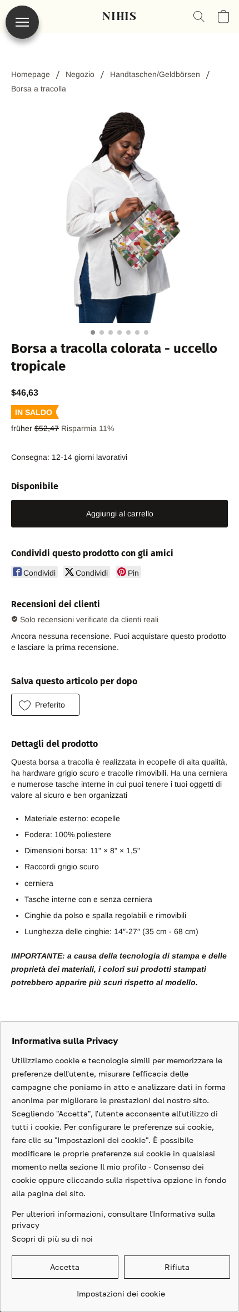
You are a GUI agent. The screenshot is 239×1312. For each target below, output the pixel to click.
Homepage (30, 74)
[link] (121, 1289)
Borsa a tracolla (38, 88)
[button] (119, 16)
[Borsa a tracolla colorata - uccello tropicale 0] (119, 215)
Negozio (80, 74)
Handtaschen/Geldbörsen (155, 74)
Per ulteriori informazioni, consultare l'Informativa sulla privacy (113, 1219)
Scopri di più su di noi (52, 1238)
